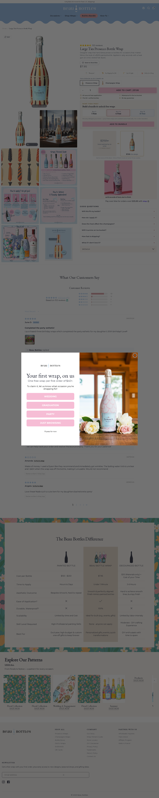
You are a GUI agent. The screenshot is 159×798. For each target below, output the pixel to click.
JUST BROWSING (50, 423)
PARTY (50, 414)
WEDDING (50, 396)
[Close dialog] (135, 355)
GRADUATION (50, 405)
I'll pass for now (50, 431)
